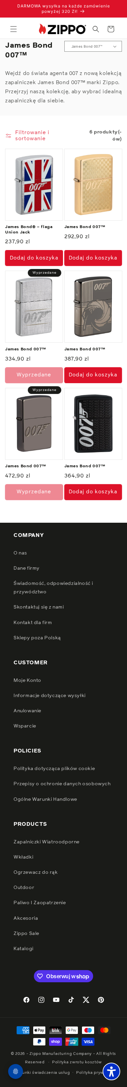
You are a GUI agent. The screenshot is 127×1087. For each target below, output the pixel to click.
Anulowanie (27, 711)
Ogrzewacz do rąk (36, 872)
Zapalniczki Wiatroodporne (47, 842)
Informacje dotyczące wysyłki (50, 695)
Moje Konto (27, 680)
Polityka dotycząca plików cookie (54, 768)
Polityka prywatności (97, 1072)
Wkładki (23, 857)
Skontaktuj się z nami (39, 607)
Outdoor (24, 887)
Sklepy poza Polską (37, 638)
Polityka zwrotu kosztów (77, 1062)
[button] (13, 29)
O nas (20, 553)
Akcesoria (26, 918)
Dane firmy (27, 568)
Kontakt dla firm (33, 622)
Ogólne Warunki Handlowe (45, 799)
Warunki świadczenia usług (42, 1072)
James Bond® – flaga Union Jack (28, 229)
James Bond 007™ (84, 227)
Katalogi (24, 948)
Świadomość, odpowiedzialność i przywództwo (53, 587)
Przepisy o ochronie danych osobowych (62, 784)
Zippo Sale (26, 933)
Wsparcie (25, 726)
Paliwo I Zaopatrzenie (40, 902)
